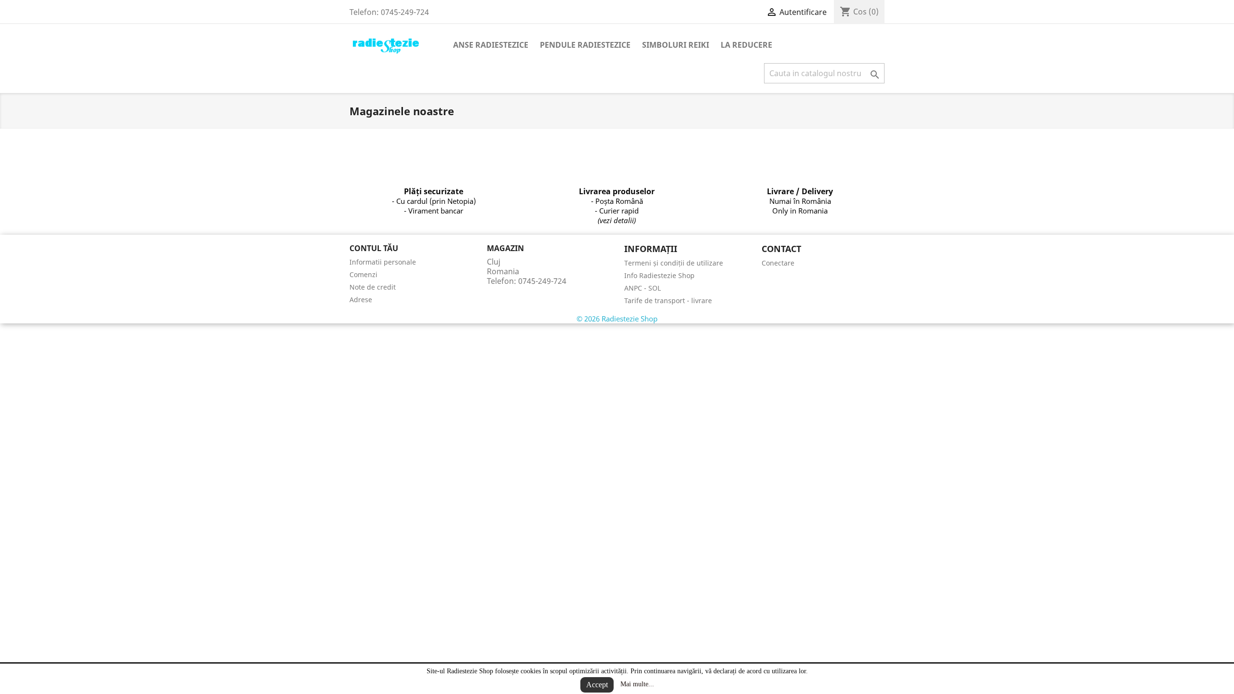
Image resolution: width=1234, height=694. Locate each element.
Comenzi (363, 274)
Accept (597, 685)
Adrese (360, 299)
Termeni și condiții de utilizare (673, 262)
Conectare (778, 262)
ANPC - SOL (642, 288)
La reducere (746, 45)
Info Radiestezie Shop (659, 275)
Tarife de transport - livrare (668, 300)
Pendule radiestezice (585, 45)
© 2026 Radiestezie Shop (617, 318)
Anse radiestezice (490, 45)
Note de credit (372, 287)
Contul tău (373, 248)
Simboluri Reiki (675, 45)
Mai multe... (637, 684)
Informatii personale (382, 262)
